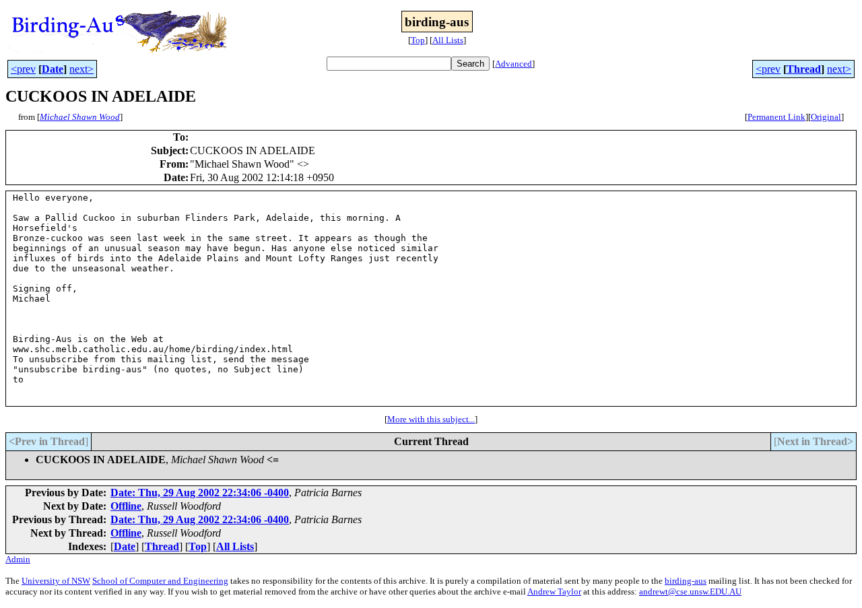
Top (418, 40)
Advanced (513, 64)
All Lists (447, 40)
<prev (23, 69)
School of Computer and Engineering (160, 581)
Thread (804, 69)
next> (81, 69)
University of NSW (56, 581)
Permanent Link (776, 117)
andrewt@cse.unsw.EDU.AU (690, 591)
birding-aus (685, 581)
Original (826, 117)
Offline (125, 506)
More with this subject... (431, 419)
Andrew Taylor (554, 591)
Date (52, 69)
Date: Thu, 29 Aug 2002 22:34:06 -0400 (199, 492)
